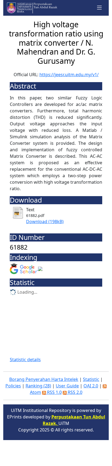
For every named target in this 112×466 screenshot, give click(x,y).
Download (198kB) (45, 221)
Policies (13, 386)
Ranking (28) (38, 386)
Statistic (91, 379)
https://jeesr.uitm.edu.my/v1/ (69, 75)
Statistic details (25, 360)
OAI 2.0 (90, 386)
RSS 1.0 (54, 392)
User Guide (67, 386)
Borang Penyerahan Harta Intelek (43, 379)
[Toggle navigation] (99, 8)
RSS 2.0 (74, 392)
